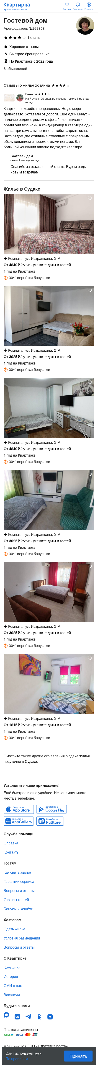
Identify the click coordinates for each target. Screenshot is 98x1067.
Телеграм (28, 1016)
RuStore (50, 821)
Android (51, 809)
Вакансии (12, 994)
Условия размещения (22, 938)
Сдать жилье (14, 928)
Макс (6, 1015)
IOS (19, 809)
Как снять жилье (17, 872)
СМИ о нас (13, 985)
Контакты (11, 852)
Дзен (50, 1016)
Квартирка (19, 6)
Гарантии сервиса (19, 881)
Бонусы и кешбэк (18, 908)
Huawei (19, 821)
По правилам (16, 1057)
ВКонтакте (17, 1016)
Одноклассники (39, 1016)
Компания (12, 967)
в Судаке (29, 761)
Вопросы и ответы (19, 890)
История (11, 976)
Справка (11, 843)
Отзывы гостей (16, 899)
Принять (78, 1056)
